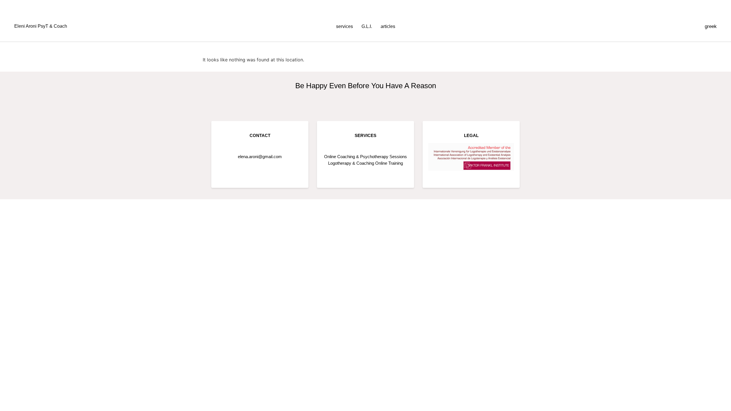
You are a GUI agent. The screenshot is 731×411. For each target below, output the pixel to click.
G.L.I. (367, 26)
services (344, 26)
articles (388, 26)
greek (711, 26)
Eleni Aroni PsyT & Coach (40, 26)
